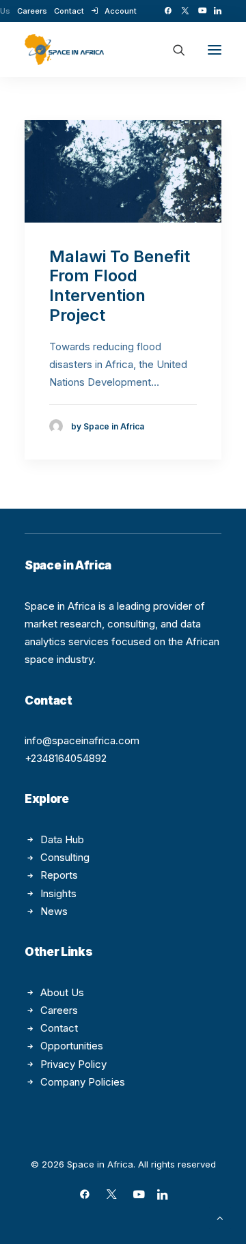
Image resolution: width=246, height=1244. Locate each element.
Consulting (65, 857)
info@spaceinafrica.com (82, 740)
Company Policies (82, 1081)
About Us (62, 992)
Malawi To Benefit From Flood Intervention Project (119, 285)
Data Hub (62, 839)
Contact (69, 11)
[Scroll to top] (220, 1217)
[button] (168, 10)
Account (121, 11)
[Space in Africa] (64, 49)
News (54, 911)
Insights (58, 893)
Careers (32, 11)
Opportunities (71, 1045)
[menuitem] (32, 11)
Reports (59, 874)
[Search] (173, 50)
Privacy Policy (73, 1064)
